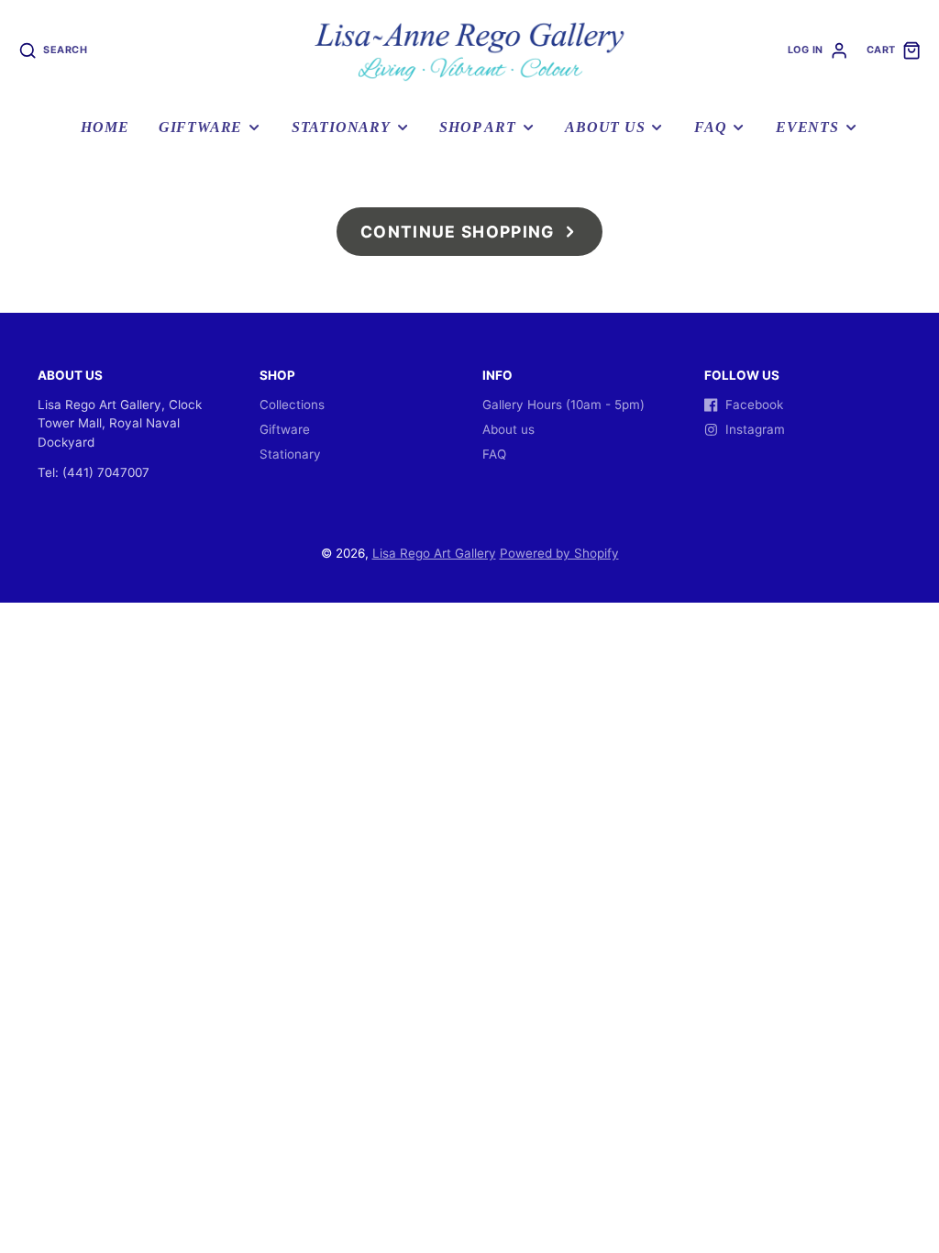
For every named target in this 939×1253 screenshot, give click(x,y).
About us (605, 127)
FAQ (710, 127)
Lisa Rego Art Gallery (434, 553)
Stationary (341, 127)
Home (104, 127)
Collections (292, 404)
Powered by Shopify (559, 553)
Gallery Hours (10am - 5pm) (563, 404)
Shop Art (477, 127)
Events (807, 127)
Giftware (200, 127)
